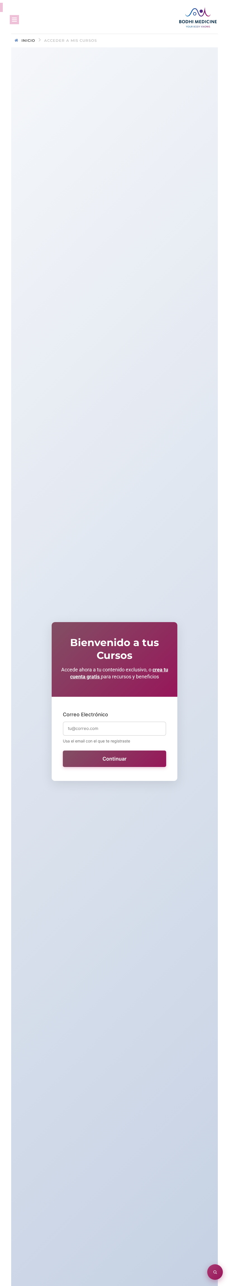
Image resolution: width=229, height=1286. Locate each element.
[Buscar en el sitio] (215, 1272)
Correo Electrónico (85, 714)
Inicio (28, 40)
